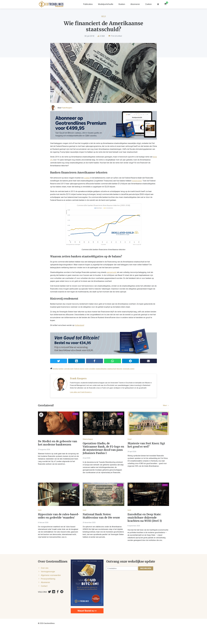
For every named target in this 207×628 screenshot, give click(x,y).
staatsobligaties (101, 369)
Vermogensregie (48, 572)
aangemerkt (112, 272)
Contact (44, 586)
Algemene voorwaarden (51, 575)
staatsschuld (111, 369)
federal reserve (79, 369)
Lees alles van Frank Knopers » (81, 392)
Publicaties (88, 4)
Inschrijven (145, 568)
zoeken (87, 178)
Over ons (44, 568)
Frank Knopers (67, 108)
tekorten (119, 369)
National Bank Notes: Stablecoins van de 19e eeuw (101, 516)
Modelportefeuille (105, 4)
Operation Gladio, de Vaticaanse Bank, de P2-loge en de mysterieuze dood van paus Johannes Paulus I (103, 448)
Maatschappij (88, 439)
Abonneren (135, 4)
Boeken (122, 4)
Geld (103, 16)
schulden (92, 369)
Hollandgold (79, 325)
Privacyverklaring (48, 579)
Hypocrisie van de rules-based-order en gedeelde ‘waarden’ (58, 516)
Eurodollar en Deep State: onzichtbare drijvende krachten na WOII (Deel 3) (145, 518)
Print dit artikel (116, 36)
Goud (129, 439)
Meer (165, 405)
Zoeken (148, 4)
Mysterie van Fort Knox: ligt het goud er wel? (146, 445)
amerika (55, 369)
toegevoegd (137, 181)
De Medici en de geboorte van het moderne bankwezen (57, 443)
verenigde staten (128, 369)
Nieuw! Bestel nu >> (87, 610)
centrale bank (69, 369)
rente (87, 369)
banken (61, 369)
